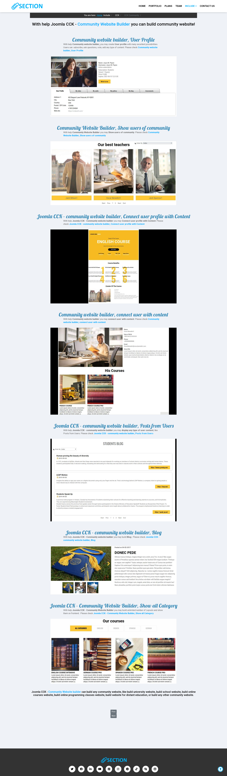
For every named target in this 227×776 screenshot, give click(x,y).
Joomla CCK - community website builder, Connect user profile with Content (107, 224)
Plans (168, 6)
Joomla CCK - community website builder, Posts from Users (123, 433)
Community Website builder (64, 691)
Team (178, 6)
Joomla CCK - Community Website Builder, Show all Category (123, 613)
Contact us (207, 6)
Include (190, 6)
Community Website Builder (104, 24)
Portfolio (155, 6)
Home (142, 6)
